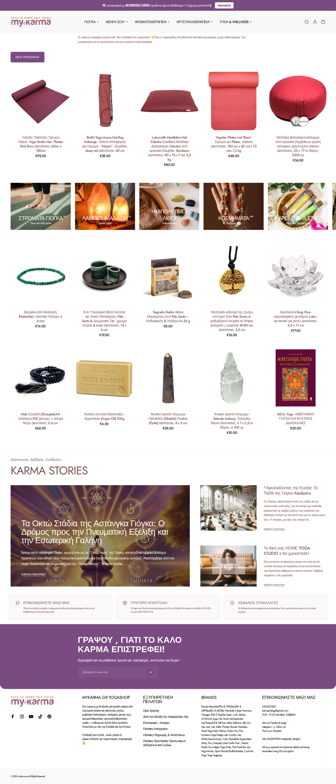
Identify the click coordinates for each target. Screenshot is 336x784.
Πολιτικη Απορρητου (155, 729)
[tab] (27, 57)
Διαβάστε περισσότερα (33, 574)
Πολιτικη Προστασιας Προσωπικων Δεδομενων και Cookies (164, 743)
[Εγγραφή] (150, 672)
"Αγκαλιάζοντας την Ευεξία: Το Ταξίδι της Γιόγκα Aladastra (291, 490)
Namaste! (224, 5)
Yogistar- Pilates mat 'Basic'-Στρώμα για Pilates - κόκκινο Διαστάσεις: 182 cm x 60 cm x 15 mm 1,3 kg (233, 144)
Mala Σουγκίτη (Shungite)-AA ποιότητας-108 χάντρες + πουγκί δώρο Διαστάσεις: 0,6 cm (40, 419)
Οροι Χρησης (151, 711)
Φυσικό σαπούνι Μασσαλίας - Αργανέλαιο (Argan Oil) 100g (104, 416)
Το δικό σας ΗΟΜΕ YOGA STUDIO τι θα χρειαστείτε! (287, 550)
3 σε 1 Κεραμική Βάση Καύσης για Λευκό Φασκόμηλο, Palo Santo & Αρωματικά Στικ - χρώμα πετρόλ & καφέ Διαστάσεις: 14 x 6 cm (104, 321)
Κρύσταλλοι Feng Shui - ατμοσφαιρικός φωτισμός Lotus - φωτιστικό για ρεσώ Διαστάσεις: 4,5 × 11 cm (295, 319)
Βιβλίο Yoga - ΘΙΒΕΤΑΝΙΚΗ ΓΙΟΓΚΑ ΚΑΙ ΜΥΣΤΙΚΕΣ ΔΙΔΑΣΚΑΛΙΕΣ (295, 419)
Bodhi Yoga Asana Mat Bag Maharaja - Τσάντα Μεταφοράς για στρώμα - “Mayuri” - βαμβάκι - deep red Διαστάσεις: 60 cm (105, 144)
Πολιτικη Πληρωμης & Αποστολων (164, 735)
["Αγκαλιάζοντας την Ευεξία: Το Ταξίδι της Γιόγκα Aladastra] (228, 507)
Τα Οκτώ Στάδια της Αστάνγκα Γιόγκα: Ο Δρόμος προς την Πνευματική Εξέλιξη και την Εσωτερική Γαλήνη (94, 531)
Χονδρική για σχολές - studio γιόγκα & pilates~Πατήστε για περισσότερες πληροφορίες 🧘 (107, 739)
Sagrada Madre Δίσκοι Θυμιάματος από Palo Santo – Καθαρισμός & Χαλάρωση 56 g (168, 317)
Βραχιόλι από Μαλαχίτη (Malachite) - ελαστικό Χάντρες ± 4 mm (40, 317)
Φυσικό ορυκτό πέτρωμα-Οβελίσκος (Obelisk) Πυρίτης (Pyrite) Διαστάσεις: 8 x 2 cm (168, 419)
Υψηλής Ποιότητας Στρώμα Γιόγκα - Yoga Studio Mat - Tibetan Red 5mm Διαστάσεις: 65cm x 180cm (40, 144)
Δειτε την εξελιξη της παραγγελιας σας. (166, 717)
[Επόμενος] (313, 206)
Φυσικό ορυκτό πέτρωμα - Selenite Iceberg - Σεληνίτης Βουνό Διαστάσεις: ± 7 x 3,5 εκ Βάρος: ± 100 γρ (232, 421)
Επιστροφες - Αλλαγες (156, 723)
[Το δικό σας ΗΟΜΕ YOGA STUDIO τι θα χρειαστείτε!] (228, 566)
